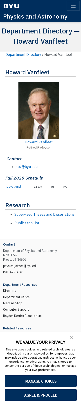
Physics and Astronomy (35, 16)
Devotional (14, 187)
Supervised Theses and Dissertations (44, 214)
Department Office (16, 297)
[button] (71, 337)
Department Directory (23, 54)
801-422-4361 (13, 272)
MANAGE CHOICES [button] (40, 381)
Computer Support (16, 309)
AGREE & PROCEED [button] (40, 395)
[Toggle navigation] (73, 6)
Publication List (26, 223)
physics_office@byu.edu (20, 266)
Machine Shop (12, 303)
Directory (9, 291)
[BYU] (11, 6)
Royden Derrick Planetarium (22, 316)
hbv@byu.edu (27, 166)
